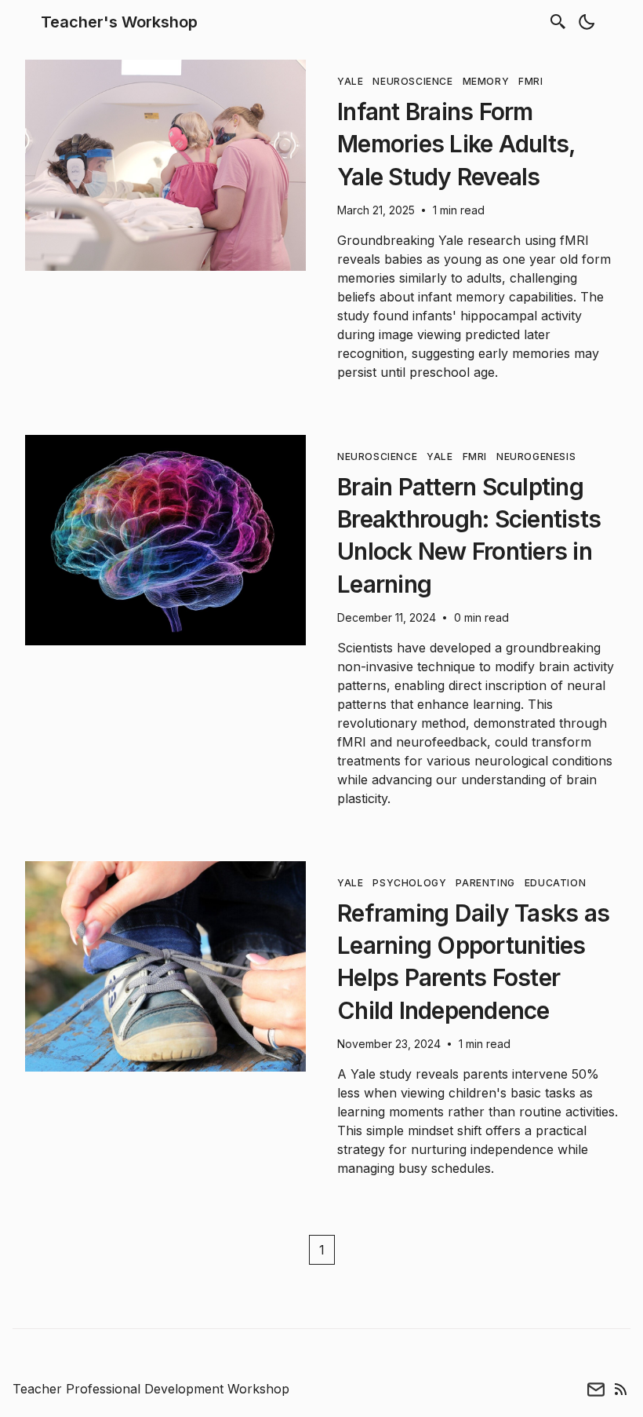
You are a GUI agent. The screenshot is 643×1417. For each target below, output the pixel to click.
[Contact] (595, 1388)
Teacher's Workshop (119, 22)
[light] (586, 22)
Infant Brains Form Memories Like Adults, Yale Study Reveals (456, 144)
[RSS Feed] (621, 1388)
